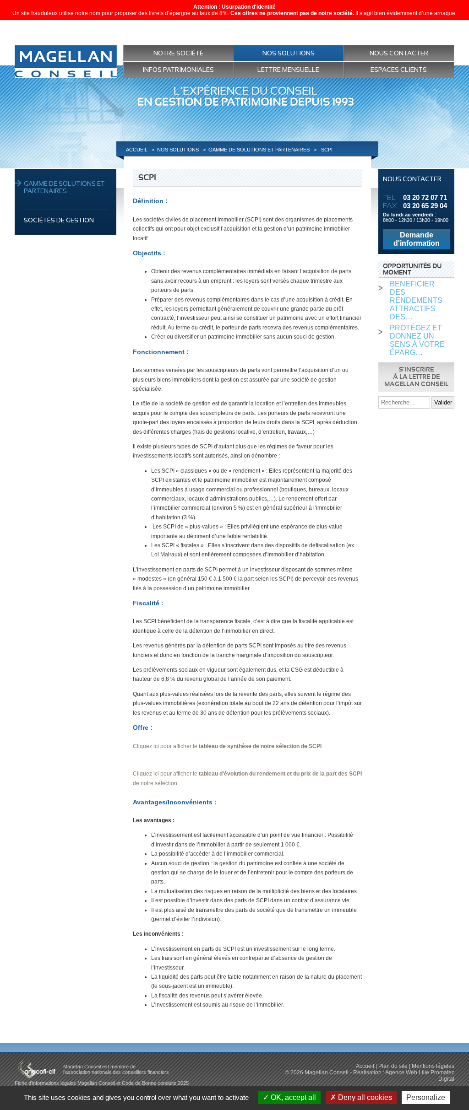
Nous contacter (399, 53)
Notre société (178, 53)
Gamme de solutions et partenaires (64, 187)
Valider (443, 402)
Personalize (425, 1097)
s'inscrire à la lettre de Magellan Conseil (416, 377)
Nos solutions (288, 53)
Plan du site (393, 1066)
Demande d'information (416, 239)
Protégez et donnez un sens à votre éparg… (417, 340)
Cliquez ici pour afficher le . (228, 746)
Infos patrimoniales (178, 69)
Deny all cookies (364, 1097)
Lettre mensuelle (288, 69)
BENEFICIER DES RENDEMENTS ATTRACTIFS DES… (416, 300)
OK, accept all (292, 1097)
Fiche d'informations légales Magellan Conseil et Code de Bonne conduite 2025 (102, 1083)
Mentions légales (433, 1066)
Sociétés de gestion (59, 220)
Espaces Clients (399, 69)
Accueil (365, 1066)
